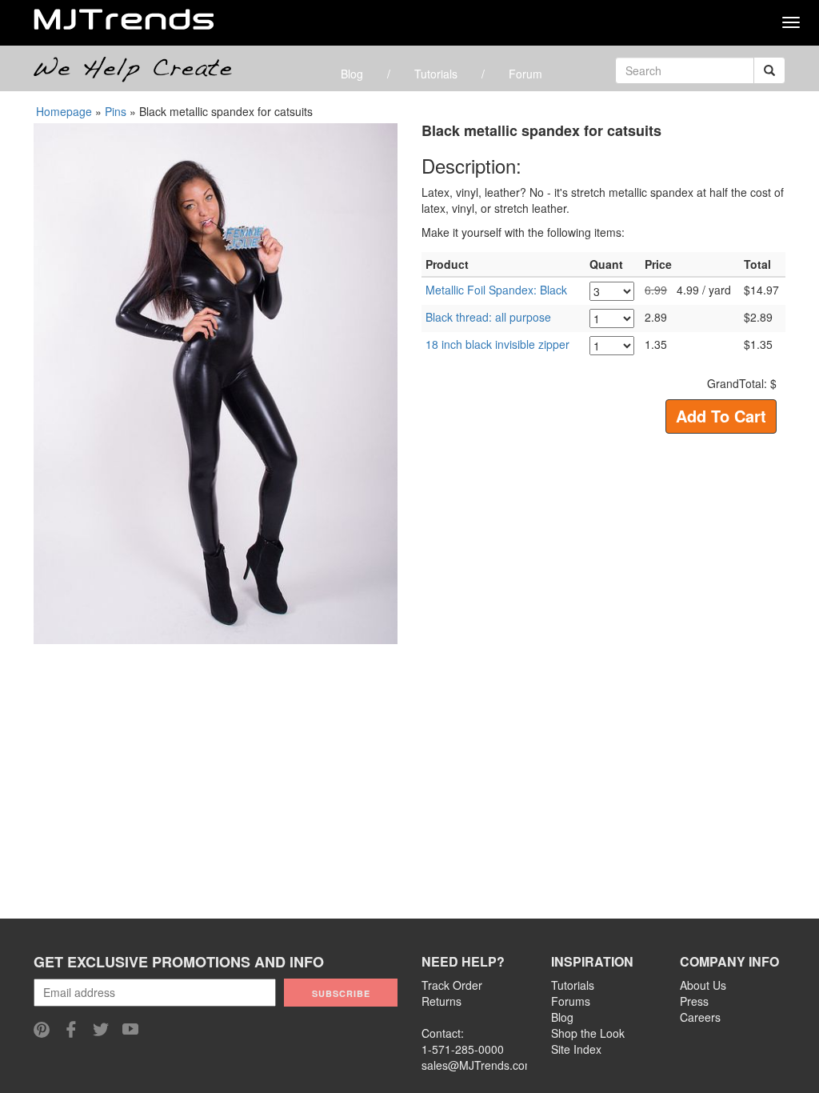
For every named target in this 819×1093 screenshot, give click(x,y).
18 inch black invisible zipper (497, 344)
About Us (703, 985)
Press (694, 1001)
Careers (700, 1017)
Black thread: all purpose (488, 317)
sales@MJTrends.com (477, 1065)
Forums (570, 1001)
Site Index (576, 1049)
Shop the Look (588, 1033)
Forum (525, 74)
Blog (352, 74)
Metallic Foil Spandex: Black (496, 290)
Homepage (64, 111)
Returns (441, 1001)
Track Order (451, 985)
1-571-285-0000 (462, 1049)
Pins (115, 111)
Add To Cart (721, 415)
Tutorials (435, 74)
